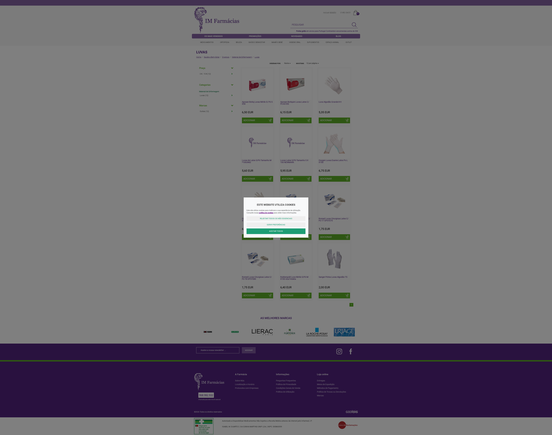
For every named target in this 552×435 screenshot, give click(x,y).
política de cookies (266, 213)
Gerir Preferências (276, 225)
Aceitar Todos (276, 231)
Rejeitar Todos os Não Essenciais (276, 218)
